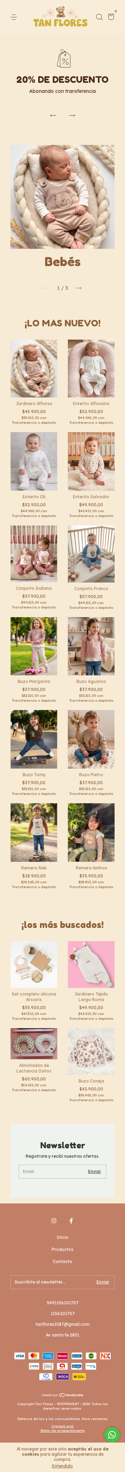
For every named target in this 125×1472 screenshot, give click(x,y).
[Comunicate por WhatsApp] (112, 1435)
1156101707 (63, 1313)
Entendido (62, 1466)
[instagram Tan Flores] (54, 1221)
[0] (110, 17)
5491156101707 (62, 1302)
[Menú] (15, 17)
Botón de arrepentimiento (63, 1430)
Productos (62, 1249)
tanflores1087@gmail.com (62, 1324)
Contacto (62, 1261)
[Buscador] (99, 17)
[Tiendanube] (62, 1396)
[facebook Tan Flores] (71, 1221)
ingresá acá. (62, 1426)
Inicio (62, 1237)
